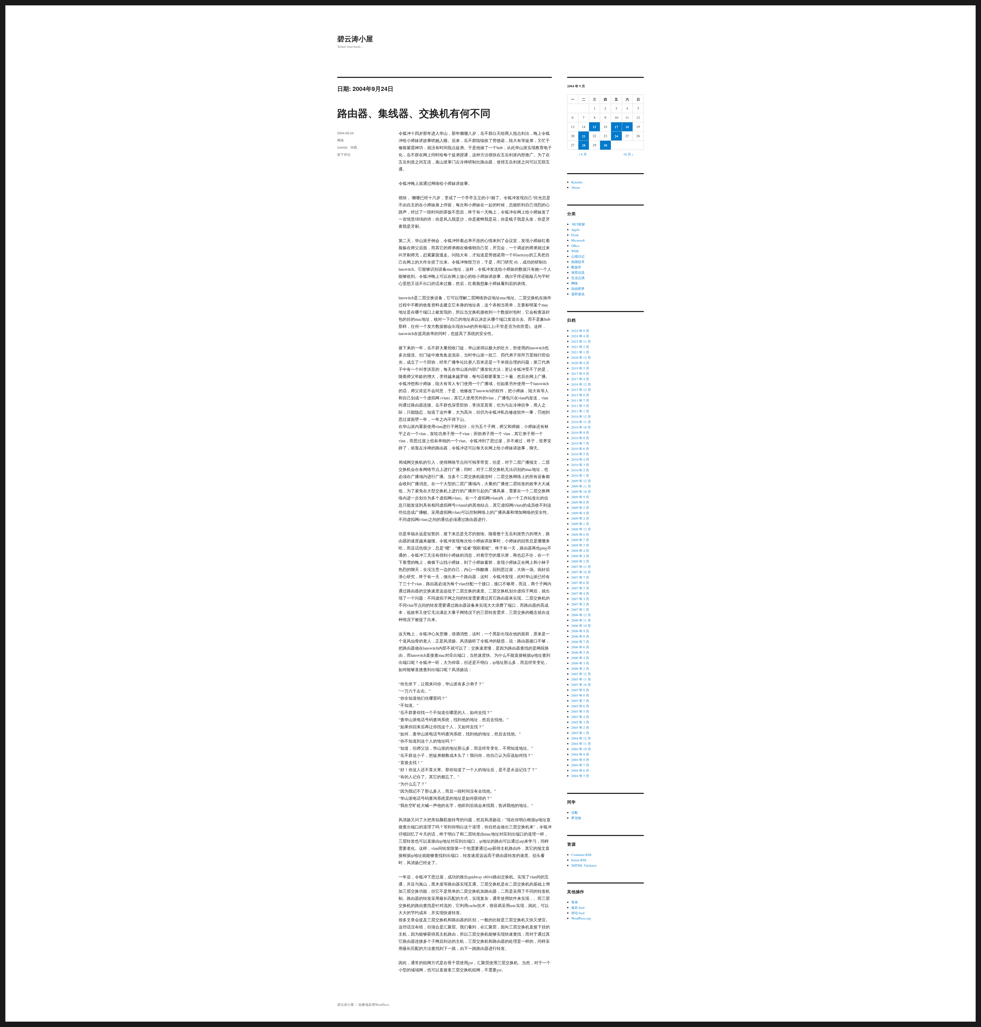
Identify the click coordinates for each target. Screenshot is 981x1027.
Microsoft (578, 240)
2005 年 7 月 (580, 700)
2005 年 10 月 (581, 684)
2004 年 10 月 (581, 749)
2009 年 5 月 (580, 507)
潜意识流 (578, 272)
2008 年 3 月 (580, 556)
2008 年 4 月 (580, 550)
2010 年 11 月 (581, 422)
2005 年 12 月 (581, 674)
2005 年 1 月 (580, 733)
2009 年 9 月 (580, 497)
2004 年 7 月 (580, 765)
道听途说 (578, 294)
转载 (354, 147)
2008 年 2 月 (580, 561)
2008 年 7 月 (580, 540)
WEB (575, 251)
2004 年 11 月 (581, 743)
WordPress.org (581, 918)
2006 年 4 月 (580, 657)
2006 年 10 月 (581, 625)
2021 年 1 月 (580, 352)
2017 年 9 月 (580, 373)
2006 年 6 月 (580, 647)
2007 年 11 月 (581, 566)
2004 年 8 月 (580, 759)
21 (584, 136)
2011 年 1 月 (580, 411)
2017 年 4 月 (580, 379)
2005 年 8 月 (580, 695)
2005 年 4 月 (580, 716)
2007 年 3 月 (580, 598)
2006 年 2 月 (580, 668)
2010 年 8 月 (580, 438)
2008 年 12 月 (581, 529)
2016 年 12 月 (581, 384)
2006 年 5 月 (580, 652)
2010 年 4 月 (580, 459)
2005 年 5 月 (580, 711)
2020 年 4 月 (580, 363)
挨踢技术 (578, 261)
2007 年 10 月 (581, 572)
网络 (340, 140)
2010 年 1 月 (580, 475)
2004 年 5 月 (580, 775)
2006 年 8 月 (580, 636)
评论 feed (578, 913)
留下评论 (344, 154)
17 (616, 126)
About (575, 187)
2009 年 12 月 (581, 481)
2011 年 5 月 (580, 405)
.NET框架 (578, 224)
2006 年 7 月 (580, 641)
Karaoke (577, 182)
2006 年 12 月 (581, 615)
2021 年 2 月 (580, 346)
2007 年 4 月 (580, 593)
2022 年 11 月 (581, 341)
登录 (574, 902)
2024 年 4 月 (580, 336)
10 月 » (628, 154)
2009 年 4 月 (580, 513)
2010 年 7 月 (580, 443)
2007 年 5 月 (580, 588)
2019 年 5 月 (580, 368)
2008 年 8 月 (580, 534)
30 (605, 145)
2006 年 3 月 (580, 663)
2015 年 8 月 (580, 395)
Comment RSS (581, 854)
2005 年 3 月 (580, 722)
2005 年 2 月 (580, 727)
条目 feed (578, 907)
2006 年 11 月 (581, 620)
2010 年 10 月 (581, 427)
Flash (575, 235)
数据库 (576, 267)
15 (594, 126)
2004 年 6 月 (580, 770)
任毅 (574, 812)
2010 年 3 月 (580, 464)
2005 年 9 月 (580, 690)
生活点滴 (578, 278)
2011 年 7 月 (580, 400)
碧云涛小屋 (355, 38)
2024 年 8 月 (580, 330)
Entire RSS (578, 860)
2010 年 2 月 (580, 470)
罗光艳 (576, 818)
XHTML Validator (584, 865)
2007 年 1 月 (580, 609)
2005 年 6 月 (580, 706)
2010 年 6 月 (580, 448)
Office (575, 245)
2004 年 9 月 (580, 754)
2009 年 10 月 (581, 491)
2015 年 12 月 (581, 389)
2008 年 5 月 (580, 545)
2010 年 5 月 (580, 454)
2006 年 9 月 (580, 631)
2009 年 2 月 (580, 518)
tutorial (342, 147)
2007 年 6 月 (580, 582)
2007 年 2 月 (580, 604)
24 (616, 136)
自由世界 (578, 288)
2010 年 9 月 (580, 432)
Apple (575, 229)
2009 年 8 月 (580, 502)
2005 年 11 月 (581, 679)
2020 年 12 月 (581, 357)
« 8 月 (582, 154)
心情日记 (578, 256)
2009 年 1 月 (580, 523)
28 (584, 145)
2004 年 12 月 (581, 738)
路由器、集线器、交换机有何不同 (414, 112)
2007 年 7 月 (580, 577)
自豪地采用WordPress (373, 1004)
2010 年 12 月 (581, 416)
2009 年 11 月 (581, 486)
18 (627, 126)
